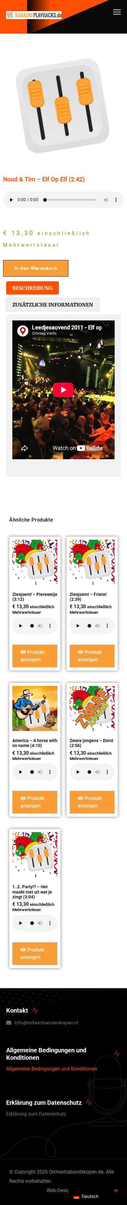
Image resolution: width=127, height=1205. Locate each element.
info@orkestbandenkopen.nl (46, 1022)
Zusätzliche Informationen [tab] (52, 305)
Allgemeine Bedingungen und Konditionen (51, 1069)
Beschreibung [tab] (32, 288)
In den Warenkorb (35, 268)
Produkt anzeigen (32, 655)
